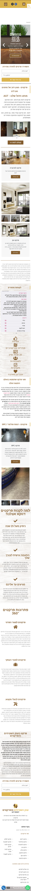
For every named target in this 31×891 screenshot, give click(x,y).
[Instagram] (12, 4)
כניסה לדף (15, 252)
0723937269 (15, 53)
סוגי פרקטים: (24, 833)
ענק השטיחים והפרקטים (11, 888)
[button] (23, 4)
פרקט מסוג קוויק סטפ (14, 403)
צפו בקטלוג (15, 176)
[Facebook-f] (16, 4)
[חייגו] (4, 888)
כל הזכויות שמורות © (20, 888)
